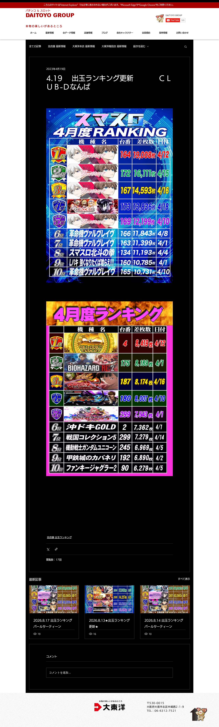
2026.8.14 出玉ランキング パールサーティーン (163, 623)
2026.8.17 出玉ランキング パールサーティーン (52, 623)
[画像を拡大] (109, 195)
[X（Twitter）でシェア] (47, 549)
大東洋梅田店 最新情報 (114, 46)
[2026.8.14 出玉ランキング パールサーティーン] (165, 599)
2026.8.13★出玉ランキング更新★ (109, 623)
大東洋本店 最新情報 (83, 46)
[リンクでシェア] (56, 549)
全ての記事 (35, 46)
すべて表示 (184, 579)
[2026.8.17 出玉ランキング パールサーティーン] (54, 599)
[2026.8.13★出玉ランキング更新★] (109, 599)
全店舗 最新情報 (57, 46)
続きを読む (139, 46)
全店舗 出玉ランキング (59, 537)
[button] (185, 46)
